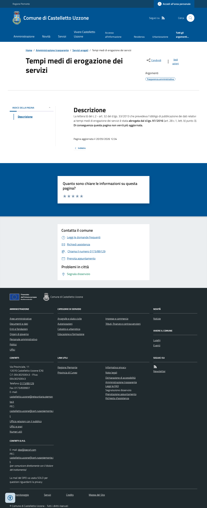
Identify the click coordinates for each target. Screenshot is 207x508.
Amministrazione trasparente (52, 50)
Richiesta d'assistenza (117, 398)
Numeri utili (16, 432)
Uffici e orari (16, 426)
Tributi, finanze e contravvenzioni (123, 324)
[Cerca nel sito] (189, 18)
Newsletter (159, 371)
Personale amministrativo (23, 339)
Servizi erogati (80, 50)
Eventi (156, 345)
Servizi (62, 36)
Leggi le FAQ (112, 386)
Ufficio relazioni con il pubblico (26, 421)
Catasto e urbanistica (69, 329)
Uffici (12, 350)
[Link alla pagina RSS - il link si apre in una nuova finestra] (163, 18)
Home (29, 50)
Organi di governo (19, 334)
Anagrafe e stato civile (70, 319)
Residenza (139, 37)
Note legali (111, 372)
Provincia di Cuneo (67, 372)
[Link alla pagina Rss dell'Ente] (155, 367)
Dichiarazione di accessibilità (120, 378)
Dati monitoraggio (19, 495)
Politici (13, 344)
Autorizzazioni (65, 324)
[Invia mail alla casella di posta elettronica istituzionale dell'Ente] (32, 399)
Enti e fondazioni (19, 329)
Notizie (157, 319)
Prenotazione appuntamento (120, 394)
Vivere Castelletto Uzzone (84, 34)
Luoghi (156, 340)
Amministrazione (24, 36)
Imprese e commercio (116, 319)
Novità (46, 36)
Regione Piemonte (21, 3)
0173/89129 (27, 383)
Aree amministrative (21, 319)
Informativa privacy (115, 367)
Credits (70, 495)
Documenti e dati (19, 324)
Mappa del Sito (97, 495)
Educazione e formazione (71, 334)
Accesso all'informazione (113, 34)
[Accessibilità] (10, 497)
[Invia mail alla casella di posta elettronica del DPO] (27, 450)
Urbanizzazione (160, 37)
